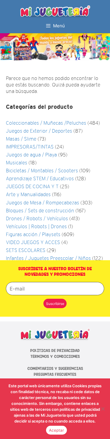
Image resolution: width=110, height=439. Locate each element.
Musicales (16, 163)
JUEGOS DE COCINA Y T (32, 186)
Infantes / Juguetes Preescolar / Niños (48, 258)
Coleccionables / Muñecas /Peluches (46, 123)
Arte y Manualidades (28, 194)
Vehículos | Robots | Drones (36, 226)
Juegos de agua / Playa (31, 155)
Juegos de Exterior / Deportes (39, 131)
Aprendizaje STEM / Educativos (40, 178)
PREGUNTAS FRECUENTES (55, 374)
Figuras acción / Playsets (33, 234)
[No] (103, 409)
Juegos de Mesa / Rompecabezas (42, 203)
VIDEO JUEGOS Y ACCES (33, 242)
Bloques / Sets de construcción (40, 210)
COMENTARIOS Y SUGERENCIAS (55, 368)
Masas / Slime (21, 139)
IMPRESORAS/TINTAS (30, 147)
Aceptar (56, 430)
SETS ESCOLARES (25, 250)
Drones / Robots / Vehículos (37, 218)
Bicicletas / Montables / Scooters (42, 170)
